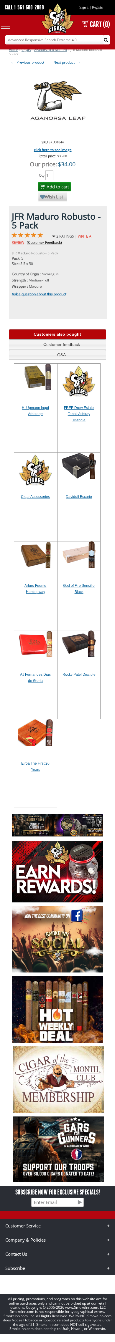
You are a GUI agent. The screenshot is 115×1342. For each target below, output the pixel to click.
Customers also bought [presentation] (57, 334)
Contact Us (16, 1254)
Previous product (27, 62)
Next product (67, 62)
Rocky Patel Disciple (79, 674)
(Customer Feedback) (44, 242)
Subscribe (15, 1268)
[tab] (57, 334)
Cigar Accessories (35, 497)
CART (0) (100, 24)
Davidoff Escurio (79, 497)
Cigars (26, 49)
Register (98, 7)
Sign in (84, 7)
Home (13, 49)
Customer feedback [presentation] (61, 344)
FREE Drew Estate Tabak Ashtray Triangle (79, 414)
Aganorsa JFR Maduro (50, 49)
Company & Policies (25, 1240)
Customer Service (23, 1226)
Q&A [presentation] (61, 354)
